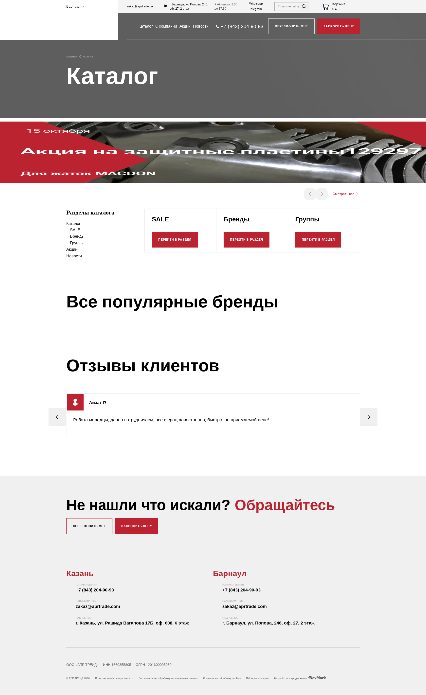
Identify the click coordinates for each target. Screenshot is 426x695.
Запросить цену (338, 26)
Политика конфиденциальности (114, 678)
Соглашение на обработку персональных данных (168, 678)
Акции (185, 26)
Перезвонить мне (291, 26)
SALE (75, 230)
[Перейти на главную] (88, 26)
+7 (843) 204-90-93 (95, 590)
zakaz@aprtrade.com (141, 6)
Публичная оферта (257, 678)
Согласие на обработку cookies (222, 678)
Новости (201, 26)
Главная (71, 56)
